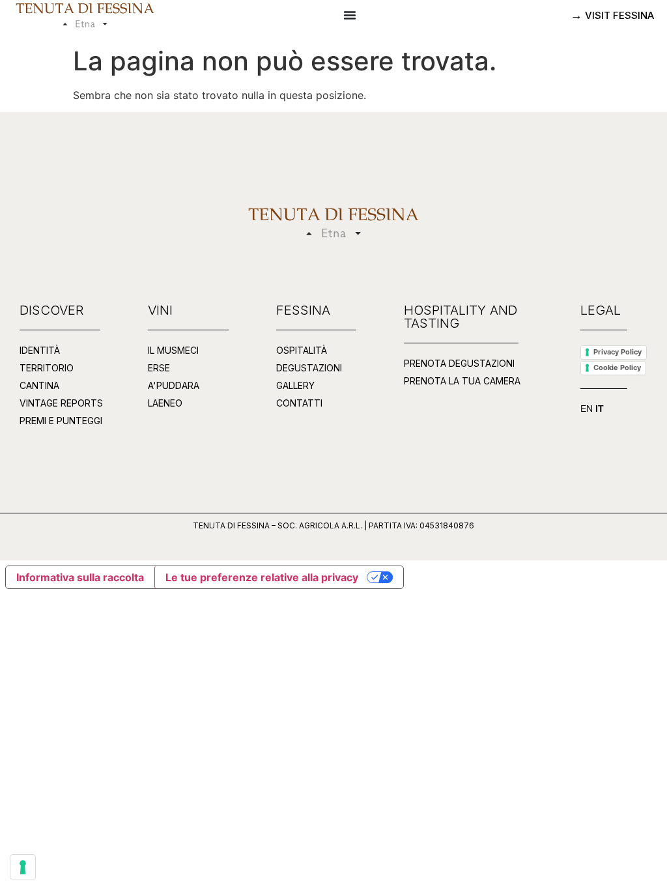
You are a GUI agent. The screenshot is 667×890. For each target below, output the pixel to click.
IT (599, 408)
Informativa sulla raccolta (80, 577)
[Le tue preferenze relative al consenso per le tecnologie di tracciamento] (22, 867)
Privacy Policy (617, 351)
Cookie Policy (617, 367)
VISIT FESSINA (618, 15)
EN (586, 408)
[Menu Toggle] (349, 15)
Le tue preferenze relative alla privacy (261, 577)
